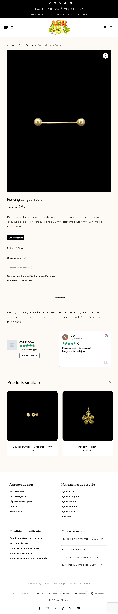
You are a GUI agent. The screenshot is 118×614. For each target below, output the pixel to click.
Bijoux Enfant (68, 511)
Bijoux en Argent (70, 496)
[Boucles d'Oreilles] (32, 416)
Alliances (66, 516)
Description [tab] (59, 297)
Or (20, 45)
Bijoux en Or (67, 491)
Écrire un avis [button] (29, 355)
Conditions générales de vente (26, 538)
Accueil (11, 45)
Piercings (39, 275)
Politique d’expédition (21, 553)
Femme (29, 45)
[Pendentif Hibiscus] (87, 416)
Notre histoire (17, 491)
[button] (6, 27)
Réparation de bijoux (20, 501)
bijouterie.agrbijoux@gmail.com (79, 557)
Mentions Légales (18, 543)
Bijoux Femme (69, 501)
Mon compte (16, 511)
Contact (13, 506)
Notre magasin (17, 496)
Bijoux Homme (69, 506)
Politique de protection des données (29, 558)
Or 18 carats (25, 280)
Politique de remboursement (24, 548)
